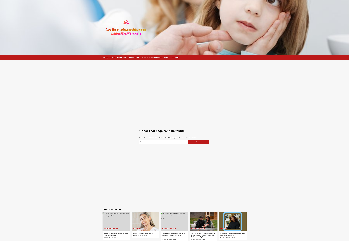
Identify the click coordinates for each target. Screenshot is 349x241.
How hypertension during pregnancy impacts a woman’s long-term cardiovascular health (173, 235)
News (166, 57)
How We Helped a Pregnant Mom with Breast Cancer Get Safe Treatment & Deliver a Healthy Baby (203, 235)
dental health (134, 57)
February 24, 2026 (201, 239)
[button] (245, 57)
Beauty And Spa (109, 57)
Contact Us (175, 57)
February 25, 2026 (172, 239)
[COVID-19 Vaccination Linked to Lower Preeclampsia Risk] (116, 221)
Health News (122, 57)
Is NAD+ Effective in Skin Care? (143, 233)
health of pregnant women (152, 57)
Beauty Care (136, 228)
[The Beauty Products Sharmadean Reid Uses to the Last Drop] (233, 221)
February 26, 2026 (114, 237)
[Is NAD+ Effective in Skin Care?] (145, 221)
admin (106, 237)
